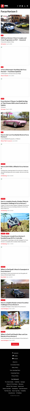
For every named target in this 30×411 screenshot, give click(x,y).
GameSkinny (15, 388)
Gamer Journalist (7, 388)
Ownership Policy (15, 373)
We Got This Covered (11, 386)
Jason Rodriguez (5, 308)
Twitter (16, 355)
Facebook (15, 353)
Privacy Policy (15, 375)
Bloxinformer (12, 393)
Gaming (3, 163)
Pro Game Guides (9, 381)
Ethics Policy (15, 367)
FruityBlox (23, 390)
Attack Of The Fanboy (12, 384)
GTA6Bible (19, 393)
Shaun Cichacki (4, 75)
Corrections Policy (15, 364)
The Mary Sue (7, 390)
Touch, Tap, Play (16, 390)
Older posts (15, 344)
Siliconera (21, 384)
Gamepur (23, 381)
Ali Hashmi (3, 44)
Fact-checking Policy (15, 370)
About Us (15, 362)
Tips (2, 35)
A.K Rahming (4, 175)
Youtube (16, 358)
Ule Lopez (3, 109)
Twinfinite (17, 381)
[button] (27, 6)
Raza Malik (3, 277)
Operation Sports (23, 388)
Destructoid (21, 386)
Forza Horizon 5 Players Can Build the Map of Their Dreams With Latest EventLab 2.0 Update (14, 103)
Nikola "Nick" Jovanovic (6, 140)
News (2, 98)
